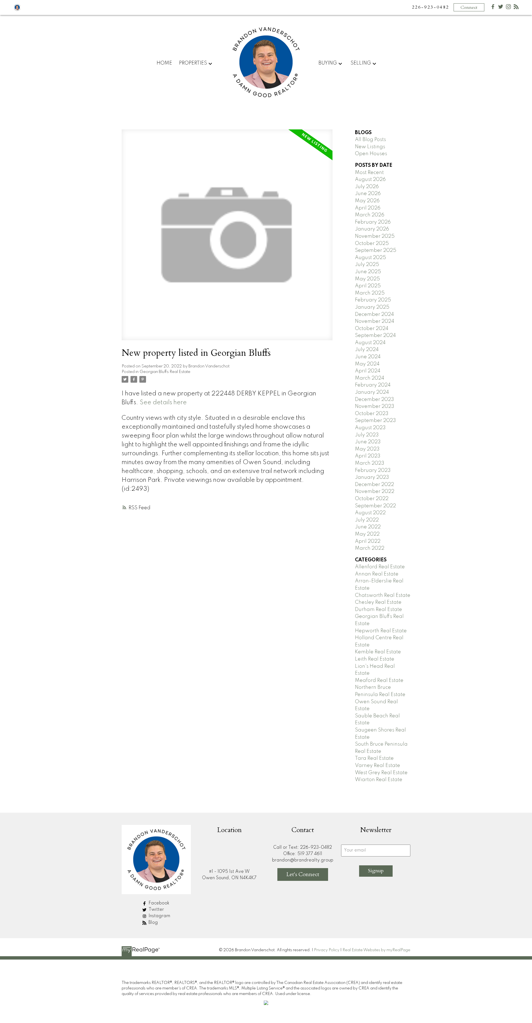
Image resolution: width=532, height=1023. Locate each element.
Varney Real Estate (377, 765)
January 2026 (372, 229)
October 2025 (372, 243)
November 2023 (374, 406)
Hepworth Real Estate (381, 630)
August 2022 (370, 512)
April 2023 (367, 456)
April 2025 (368, 285)
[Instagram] (508, 8)
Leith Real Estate (374, 659)
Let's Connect (302, 874)
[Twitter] (500, 8)
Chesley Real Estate (378, 602)
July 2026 (367, 186)
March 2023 (369, 463)
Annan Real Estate (376, 574)
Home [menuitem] (164, 63)
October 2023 (371, 413)
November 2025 (375, 236)
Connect (469, 7)
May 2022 (367, 534)
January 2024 (372, 392)
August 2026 (370, 179)
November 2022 (374, 491)
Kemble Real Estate (378, 651)
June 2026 (368, 193)
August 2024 (370, 342)
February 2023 (373, 470)
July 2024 (367, 349)
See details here (163, 403)
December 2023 (374, 399)
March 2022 (369, 548)
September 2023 (375, 420)
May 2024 (367, 364)
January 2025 (372, 307)
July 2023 (367, 435)
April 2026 (367, 208)
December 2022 (374, 484)
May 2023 (367, 449)
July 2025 (367, 264)
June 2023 (368, 441)
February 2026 (373, 222)
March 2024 (369, 378)
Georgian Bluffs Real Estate (165, 372)
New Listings (370, 146)
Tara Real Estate (374, 758)
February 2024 (373, 385)
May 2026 (367, 200)
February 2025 (373, 300)
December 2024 (374, 314)
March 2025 (370, 293)
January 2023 (372, 477)
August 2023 (370, 427)
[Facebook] (492, 8)
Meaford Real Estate (379, 680)
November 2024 (374, 321)
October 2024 (371, 328)
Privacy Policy (326, 950)
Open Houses (371, 153)
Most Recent (369, 172)
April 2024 (367, 371)
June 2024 (368, 356)
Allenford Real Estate (380, 566)
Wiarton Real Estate (378, 779)
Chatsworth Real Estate (382, 595)
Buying (327, 63)
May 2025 (367, 279)
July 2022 (367, 520)
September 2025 (375, 250)
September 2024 (375, 335)
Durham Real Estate (378, 609)
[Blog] (516, 8)
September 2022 (375, 505)
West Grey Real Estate (381, 772)
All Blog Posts (370, 139)
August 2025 (370, 257)
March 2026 (369, 215)
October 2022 (371, 498)
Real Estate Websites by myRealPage (376, 950)
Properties (193, 63)
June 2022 (368, 527)
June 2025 (368, 271)
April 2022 (367, 541)
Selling (361, 63)
